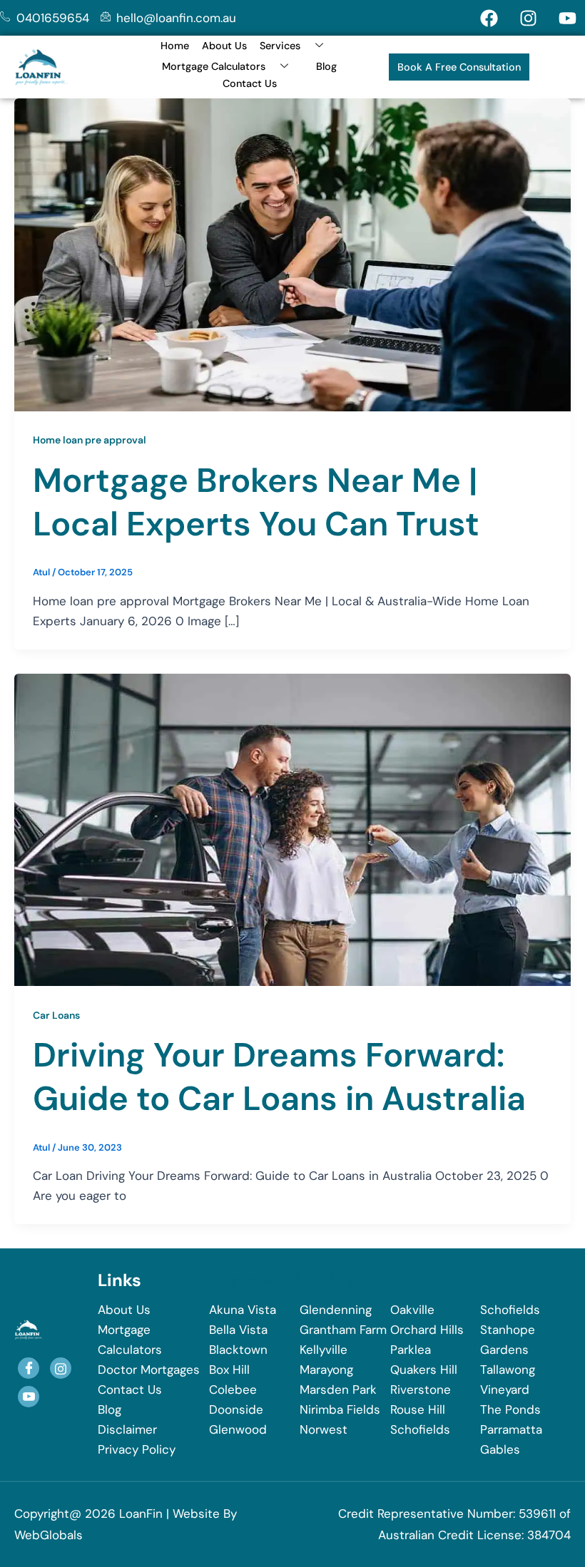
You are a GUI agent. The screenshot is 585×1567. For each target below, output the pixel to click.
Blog (326, 66)
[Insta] (60, 1368)
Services (280, 45)
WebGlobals (48, 1535)
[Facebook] (28, 1368)
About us (224, 45)
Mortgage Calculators (213, 66)
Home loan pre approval (89, 439)
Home (175, 45)
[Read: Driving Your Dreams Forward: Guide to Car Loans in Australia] (292, 828)
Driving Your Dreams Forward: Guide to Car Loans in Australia (279, 1077)
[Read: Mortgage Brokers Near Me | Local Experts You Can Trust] (292, 254)
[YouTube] (28, 1396)
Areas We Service (282, 1280)
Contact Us (250, 83)
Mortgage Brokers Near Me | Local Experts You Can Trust (256, 502)
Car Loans (56, 1015)
